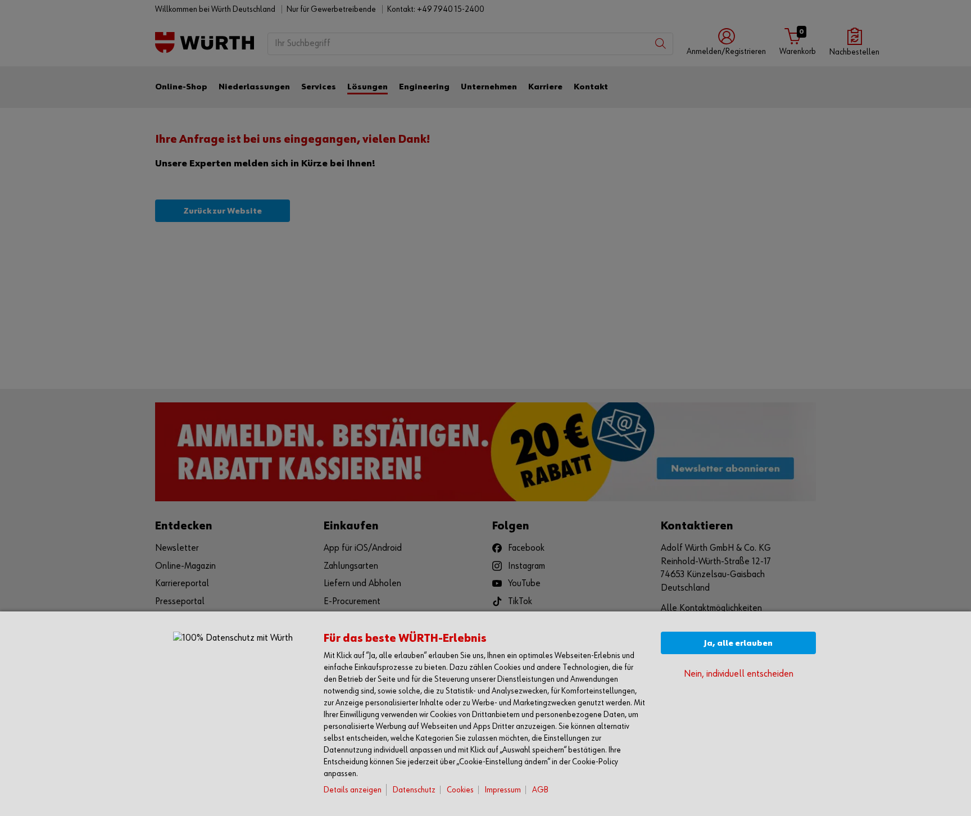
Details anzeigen (353, 790)
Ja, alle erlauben (738, 643)
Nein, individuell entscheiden (738, 674)
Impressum (503, 790)
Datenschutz (414, 790)
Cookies (460, 790)
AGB (540, 790)
